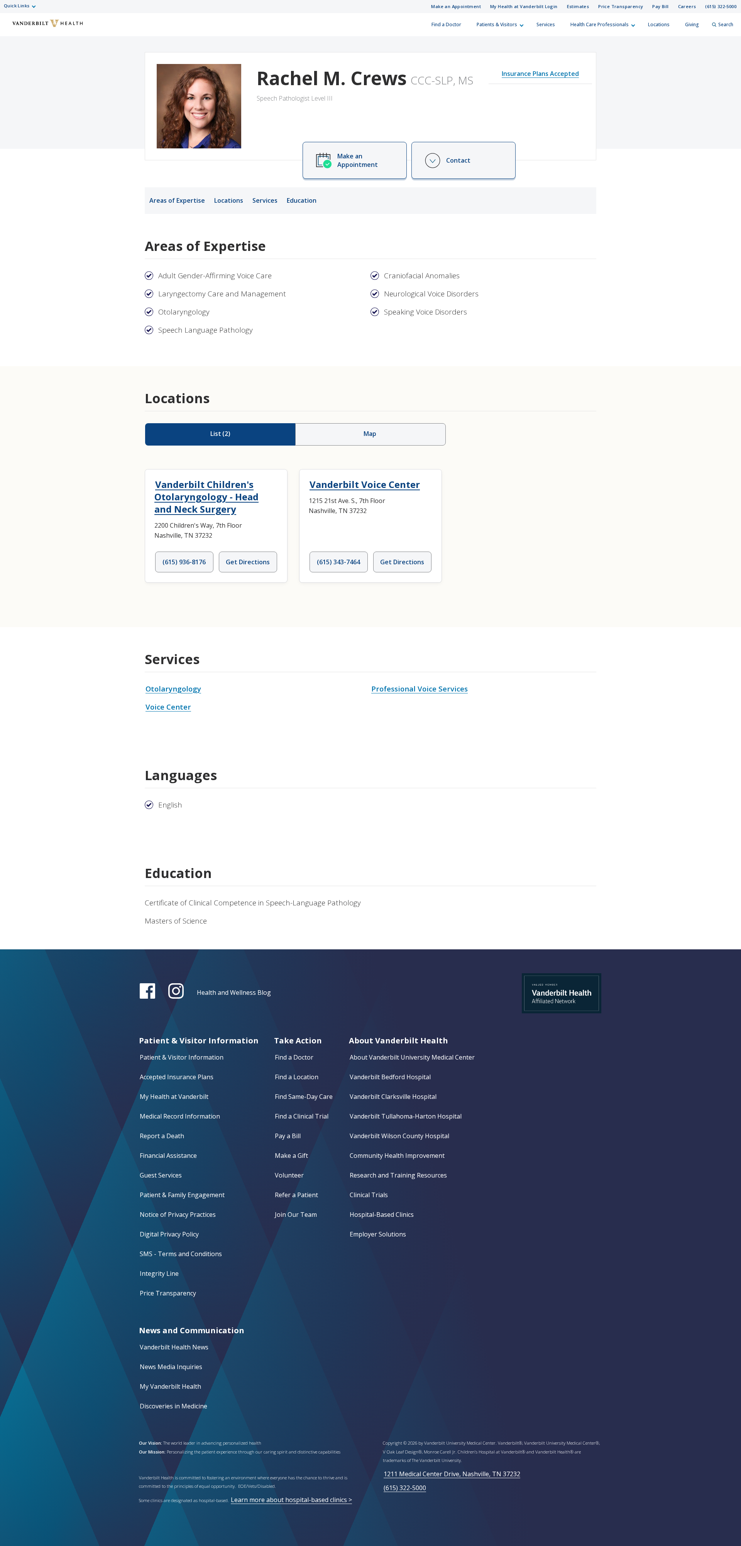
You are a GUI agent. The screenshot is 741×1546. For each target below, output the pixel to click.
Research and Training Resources (398, 1175)
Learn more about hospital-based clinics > (291, 1500)
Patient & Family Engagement (182, 1195)
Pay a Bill (288, 1136)
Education (301, 200)
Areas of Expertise (177, 200)
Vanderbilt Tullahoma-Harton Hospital (406, 1116)
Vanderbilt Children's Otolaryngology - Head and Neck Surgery (206, 496)
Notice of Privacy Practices (178, 1214)
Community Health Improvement (397, 1155)
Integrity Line (159, 1273)
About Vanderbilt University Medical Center (412, 1057)
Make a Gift (291, 1155)
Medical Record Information (180, 1116)
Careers (687, 6)
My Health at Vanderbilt (174, 1096)
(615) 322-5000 (720, 6)
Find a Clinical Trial (301, 1116)
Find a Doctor (446, 24)
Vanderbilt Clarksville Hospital (393, 1096)
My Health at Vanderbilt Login (524, 6)
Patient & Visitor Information (181, 1057)
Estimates (578, 6)
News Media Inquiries (171, 1367)
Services (545, 24)
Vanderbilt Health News (174, 1347)
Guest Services (161, 1175)
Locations (659, 24)
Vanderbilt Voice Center (365, 484)
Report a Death (162, 1136)
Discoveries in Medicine (173, 1406)
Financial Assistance (168, 1155)
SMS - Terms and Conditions (181, 1254)
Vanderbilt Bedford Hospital (390, 1077)
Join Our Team (296, 1214)
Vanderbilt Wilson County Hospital (399, 1136)
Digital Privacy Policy (169, 1234)
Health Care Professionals (599, 24)
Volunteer (289, 1175)
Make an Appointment (456, 6)
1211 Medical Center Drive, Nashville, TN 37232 (452, 1474)
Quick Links (16, 5)
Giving (692, 24)
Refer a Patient (296, 1195)
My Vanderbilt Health (170, 1386)
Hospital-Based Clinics (382, 1214)
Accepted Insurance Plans (176, 1077)
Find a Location (296, 1077)
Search (725, 24)
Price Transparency (620, 6)
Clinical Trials (369, 1195)
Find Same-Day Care (304, 1096)
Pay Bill (660, 6)
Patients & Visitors (497, 24)
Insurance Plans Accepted (540, 73)
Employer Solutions (378, 1234)
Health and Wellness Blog (234, 992)
